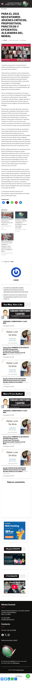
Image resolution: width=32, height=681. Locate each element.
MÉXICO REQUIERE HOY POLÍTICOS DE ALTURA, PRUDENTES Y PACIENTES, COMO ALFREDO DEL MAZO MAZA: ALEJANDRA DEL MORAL (7, 246)
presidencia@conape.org (7, 619)
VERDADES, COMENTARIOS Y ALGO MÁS (15, 322)
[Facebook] (2, 635)
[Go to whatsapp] (28, 676)
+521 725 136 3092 (11, 630)
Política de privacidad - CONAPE (9, 640)
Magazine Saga (20, 670)
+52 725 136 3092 (5, 617)
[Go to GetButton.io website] (28, 679)
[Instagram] (8, 635)
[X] (5, 635)
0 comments (23, 40)
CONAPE (5, 40)
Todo (12, 261)
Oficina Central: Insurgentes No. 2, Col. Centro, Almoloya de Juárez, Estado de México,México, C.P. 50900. (15, 612)
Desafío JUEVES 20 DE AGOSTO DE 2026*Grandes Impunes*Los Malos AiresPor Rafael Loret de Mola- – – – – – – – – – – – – (15, 381)
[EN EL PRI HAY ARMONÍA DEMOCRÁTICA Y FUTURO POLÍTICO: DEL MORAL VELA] (7, 215)
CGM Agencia (16, 663)
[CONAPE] (16, 272)
